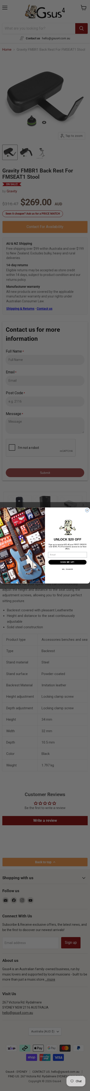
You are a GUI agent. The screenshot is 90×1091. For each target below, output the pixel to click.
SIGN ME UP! (67, 562)
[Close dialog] (87, 510)
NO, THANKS (67, 569)
